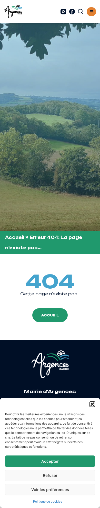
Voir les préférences (50, 489)
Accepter (50, 461)
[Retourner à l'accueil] (13, 11)
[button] (92, 404)
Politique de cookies (47, 501)
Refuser (50, 475)
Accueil (14, 237)
